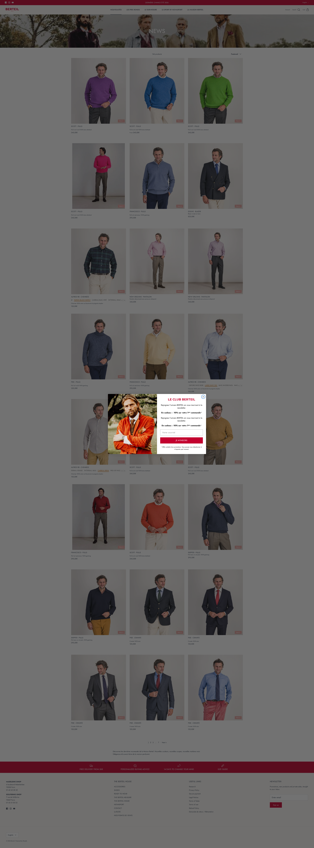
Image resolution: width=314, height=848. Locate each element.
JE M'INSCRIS (181, 440)
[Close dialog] (203, 397)
